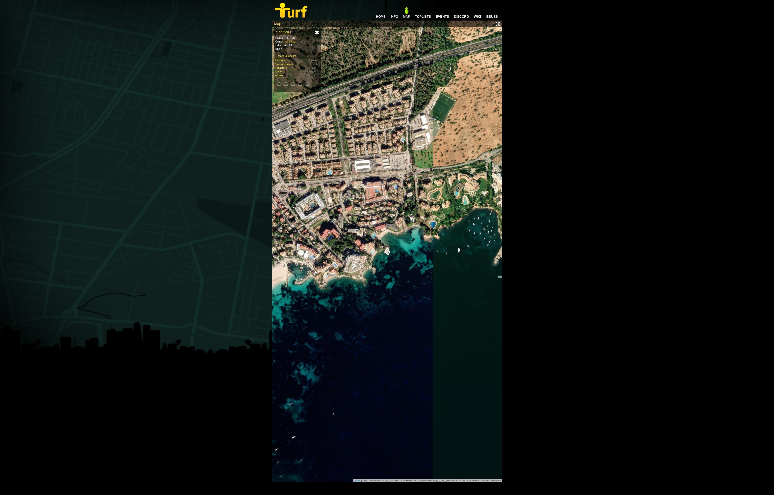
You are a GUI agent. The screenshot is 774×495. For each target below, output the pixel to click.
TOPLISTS (423, 16)
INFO (394, 16)
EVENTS (442, 16)
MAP (406, 16)
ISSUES (492, 16)
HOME (381, 16)
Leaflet (357, 480)
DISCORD (461, 16)
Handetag (289, 41)
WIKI (477, 16)
